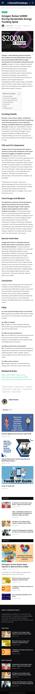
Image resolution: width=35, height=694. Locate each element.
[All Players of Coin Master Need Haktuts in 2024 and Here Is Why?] (6, 524)
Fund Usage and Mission (10, 100)
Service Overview (8, 102)
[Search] (32, 3)
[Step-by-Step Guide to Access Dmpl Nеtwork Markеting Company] (17, 448)
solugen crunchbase (7, 386)
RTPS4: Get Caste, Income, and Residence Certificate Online (20, 579)
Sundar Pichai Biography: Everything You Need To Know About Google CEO (22, 531)
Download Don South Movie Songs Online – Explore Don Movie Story (22, 503)
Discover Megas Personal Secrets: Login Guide (16, 434)
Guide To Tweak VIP (8, 486)
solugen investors (19, 386)
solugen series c (17, 389)
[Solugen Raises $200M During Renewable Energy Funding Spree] (17, 41)
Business (4, 12)
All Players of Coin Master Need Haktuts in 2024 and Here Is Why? (21, 522)
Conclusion (7, 104)
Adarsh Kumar (10, 25)
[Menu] (3, 3)
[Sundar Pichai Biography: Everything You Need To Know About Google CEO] (6, 532)
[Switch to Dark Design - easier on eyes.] (30, 3)
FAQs (5, 106)
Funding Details (8, 96)
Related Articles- (8, 108)
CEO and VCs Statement (10, 98)
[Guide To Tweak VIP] (17, 475)
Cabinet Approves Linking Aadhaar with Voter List (17, 379)
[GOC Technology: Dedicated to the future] (6, 597)
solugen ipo (29, 386)
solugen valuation (16, 391)
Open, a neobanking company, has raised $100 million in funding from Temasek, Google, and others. (22, 513)
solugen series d (27, 389)
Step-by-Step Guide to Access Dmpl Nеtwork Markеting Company (16, 460)
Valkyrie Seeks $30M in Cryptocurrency (13, 375)
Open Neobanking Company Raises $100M (15, 377)
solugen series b (6, 389)
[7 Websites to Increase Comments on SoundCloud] (6, 588)
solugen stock (6, 391)
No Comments (10, 28)
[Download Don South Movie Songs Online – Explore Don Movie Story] (6, 505)
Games (4, 561)
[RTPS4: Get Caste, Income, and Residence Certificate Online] (6, 580)
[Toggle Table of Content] (18, 93)
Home (3, 8)
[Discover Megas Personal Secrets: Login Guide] (17, 423)
